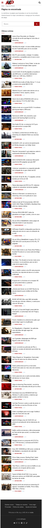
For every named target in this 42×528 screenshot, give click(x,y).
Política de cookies (18, 507)
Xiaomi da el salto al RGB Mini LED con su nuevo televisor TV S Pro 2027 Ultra (25, 100)
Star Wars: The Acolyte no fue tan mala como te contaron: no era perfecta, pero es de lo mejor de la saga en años (26, 262)
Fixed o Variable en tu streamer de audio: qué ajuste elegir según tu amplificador (26, 321)
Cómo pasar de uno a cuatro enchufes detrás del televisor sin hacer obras (26, 377)
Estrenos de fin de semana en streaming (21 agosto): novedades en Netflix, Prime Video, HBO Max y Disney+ (25, 486)
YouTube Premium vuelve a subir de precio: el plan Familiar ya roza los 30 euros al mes (26, 404)
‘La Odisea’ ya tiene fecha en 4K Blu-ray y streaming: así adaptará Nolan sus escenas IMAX (25, 135)
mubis (31, 512)
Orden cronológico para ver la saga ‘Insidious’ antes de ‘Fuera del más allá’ (26, 412)
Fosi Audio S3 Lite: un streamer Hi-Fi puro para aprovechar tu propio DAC (25, 125)
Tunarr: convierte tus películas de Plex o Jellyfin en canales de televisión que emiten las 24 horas (26, 349)
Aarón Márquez (19, 42)
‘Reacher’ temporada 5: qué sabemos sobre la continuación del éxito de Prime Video (26, 152)
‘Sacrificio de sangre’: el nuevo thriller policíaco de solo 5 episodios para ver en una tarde (26, 47)
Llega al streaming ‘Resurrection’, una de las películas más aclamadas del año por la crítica (26, 385)
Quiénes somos (9, 504)
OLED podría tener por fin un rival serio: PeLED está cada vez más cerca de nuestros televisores (26, 368)
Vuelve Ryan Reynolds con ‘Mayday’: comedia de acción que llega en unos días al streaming (25, 38)
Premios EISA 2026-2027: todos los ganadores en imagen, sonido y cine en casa (25, 213)
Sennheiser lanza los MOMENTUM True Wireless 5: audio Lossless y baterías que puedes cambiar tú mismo (25, 395)
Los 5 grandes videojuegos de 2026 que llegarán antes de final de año (24, 339)
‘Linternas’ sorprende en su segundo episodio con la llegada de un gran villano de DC (26, 169)
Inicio (2, 6)
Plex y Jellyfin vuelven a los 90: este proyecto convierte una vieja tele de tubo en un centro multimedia (26, 272)
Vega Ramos (18, 256)
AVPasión (23, 519)
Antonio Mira (18, 59)
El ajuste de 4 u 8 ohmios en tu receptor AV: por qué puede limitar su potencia (25, 281)
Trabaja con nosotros (21, 504)
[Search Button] (37, 24)
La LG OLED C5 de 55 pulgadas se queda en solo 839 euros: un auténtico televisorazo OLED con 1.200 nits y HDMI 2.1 (26, 74)
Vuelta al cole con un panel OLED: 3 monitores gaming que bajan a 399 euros (26, 108)
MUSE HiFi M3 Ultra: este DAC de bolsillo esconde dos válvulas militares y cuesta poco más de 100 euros (26, 301)
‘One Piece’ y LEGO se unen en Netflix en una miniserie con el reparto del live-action (26, 467)
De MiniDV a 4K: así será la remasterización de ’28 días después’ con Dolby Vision (25, 144)
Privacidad (8, 507)
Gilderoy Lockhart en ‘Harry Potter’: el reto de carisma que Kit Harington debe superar (26, 64)
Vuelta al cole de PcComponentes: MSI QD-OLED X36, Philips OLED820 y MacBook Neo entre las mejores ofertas (26, 204)
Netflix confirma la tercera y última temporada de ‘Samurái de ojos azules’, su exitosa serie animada (26, 432)
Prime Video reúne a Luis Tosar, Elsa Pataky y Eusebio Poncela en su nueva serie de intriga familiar (26, 252)
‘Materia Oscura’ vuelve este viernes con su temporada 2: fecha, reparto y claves (25, 91)
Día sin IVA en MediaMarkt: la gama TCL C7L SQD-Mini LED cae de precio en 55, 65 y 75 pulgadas (26, 241)
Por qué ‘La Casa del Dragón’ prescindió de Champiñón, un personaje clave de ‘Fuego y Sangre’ (25, 311)
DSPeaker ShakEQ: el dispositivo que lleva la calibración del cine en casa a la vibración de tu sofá (26, 231)
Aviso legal (32, 504)
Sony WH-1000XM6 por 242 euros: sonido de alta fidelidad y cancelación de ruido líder (26, 450)
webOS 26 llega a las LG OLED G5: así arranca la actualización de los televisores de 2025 (25, 422)
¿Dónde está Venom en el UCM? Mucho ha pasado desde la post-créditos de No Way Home (25, 291)
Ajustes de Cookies (31, 507)
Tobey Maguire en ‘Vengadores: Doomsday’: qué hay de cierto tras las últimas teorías (25, 358)
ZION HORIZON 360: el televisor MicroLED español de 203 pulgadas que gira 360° (25, 161)
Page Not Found (10, 6)
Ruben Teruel (18, 78)
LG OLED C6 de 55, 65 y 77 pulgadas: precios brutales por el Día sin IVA (26, 178)
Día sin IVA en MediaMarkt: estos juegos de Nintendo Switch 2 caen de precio (25, 222)
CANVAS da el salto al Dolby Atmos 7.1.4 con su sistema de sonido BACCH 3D (26, 83)
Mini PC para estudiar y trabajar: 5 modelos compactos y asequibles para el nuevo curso (25, 56)
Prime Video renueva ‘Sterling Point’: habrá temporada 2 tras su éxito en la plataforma (25, 458)
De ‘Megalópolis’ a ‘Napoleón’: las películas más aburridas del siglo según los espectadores (25, 330)
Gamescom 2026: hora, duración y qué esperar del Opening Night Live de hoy (24, 117)
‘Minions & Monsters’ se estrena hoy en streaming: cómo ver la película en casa (24, 194)
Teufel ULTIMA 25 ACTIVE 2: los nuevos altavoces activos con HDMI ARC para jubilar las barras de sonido (26, 476)
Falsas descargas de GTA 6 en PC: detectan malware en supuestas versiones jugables (25, 186)
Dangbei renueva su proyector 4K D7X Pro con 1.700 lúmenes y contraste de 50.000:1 (25, 441)
